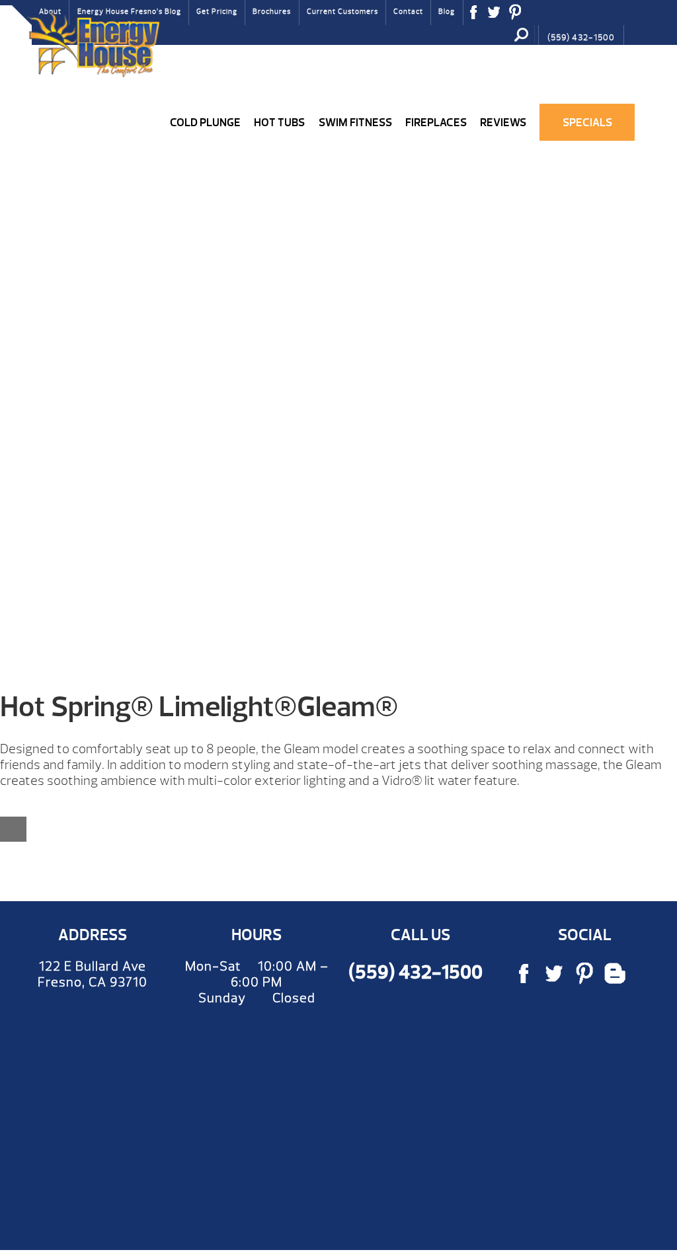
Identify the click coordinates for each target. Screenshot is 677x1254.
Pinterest (515, 16)
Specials (587, 122)
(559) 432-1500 (581, 37)
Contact (408, 11)
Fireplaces (436, 122)
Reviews (503, 122)
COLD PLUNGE (205, 122)
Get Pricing (216, 11)
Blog (446, 11)
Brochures (272, 11)
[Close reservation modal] (13, 829)
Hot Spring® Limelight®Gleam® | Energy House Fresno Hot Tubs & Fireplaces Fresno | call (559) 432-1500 (93, 44)
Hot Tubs (279, 122)
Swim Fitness (355, 122)
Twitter (494, 16)
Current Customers (342, 11)
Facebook (473, 16)
